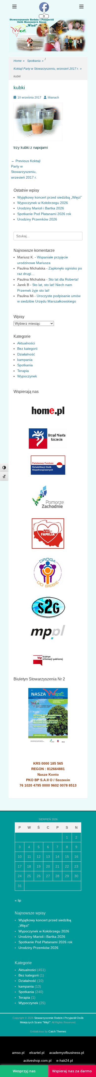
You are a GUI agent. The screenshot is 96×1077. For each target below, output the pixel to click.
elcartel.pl (36, 1053)
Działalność (26, 354)
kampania (24, 360)
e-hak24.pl (64, 1060)
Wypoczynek (27, 376)
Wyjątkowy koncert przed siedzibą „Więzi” (49, 197)
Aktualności (26, 343)
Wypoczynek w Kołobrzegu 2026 (42, 203)
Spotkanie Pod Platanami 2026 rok (44, 214)
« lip (18, 900)
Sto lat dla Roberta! (63, 279)
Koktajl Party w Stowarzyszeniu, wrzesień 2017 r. (48, 68)
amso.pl (18, 1053)
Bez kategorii (27, 349)
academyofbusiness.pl (66, 1053)
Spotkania (35, 61)
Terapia (23, 371)
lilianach (53, 97)
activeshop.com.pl (37, 1060)
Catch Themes (57, 1031)
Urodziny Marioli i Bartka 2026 (40, 208)
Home (19, 61)
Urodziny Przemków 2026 (37, 219)
